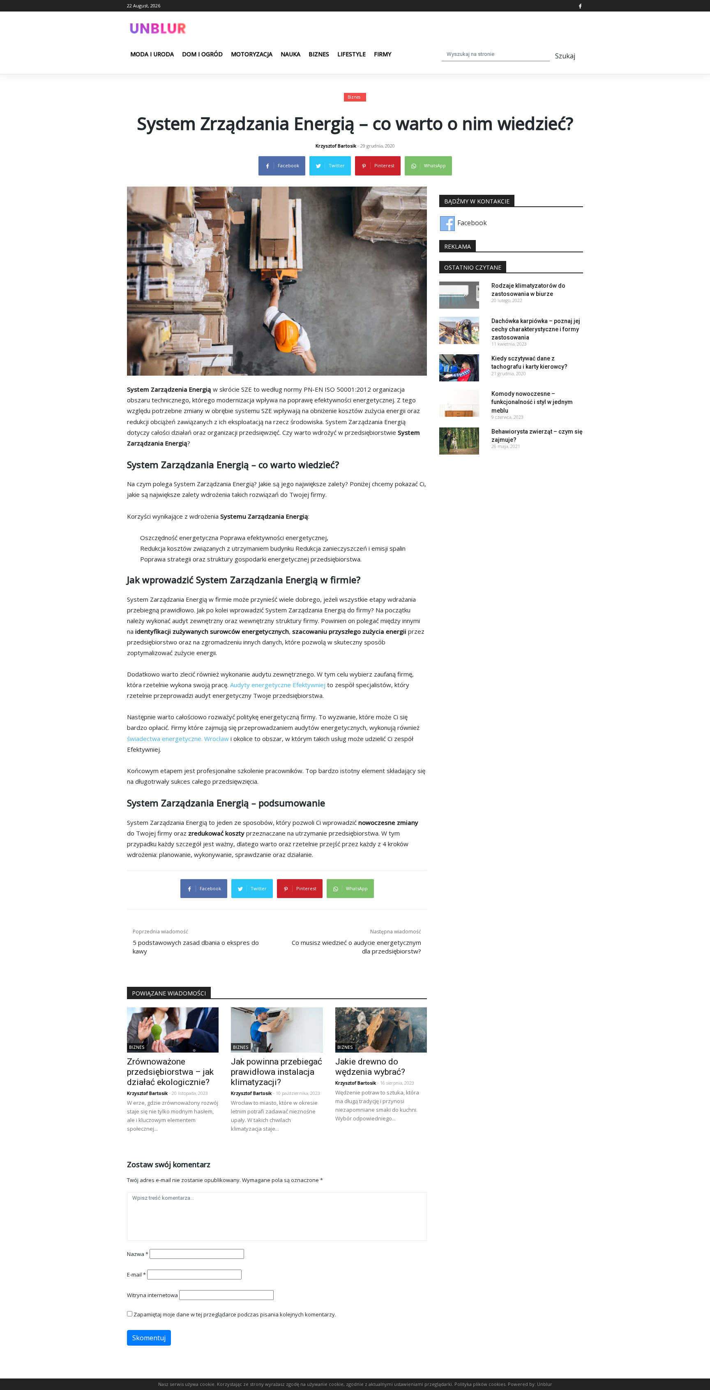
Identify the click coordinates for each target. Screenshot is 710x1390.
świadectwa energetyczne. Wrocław (178, 738)
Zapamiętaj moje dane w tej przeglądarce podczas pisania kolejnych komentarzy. (235, 1314)
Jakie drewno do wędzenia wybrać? (370, 1067)
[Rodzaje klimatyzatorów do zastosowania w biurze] (459, 294)
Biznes (319, 54)
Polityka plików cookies (479, 1384)
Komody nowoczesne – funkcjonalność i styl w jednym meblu (532, 401)
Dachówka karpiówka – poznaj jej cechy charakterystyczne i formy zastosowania (535, 329)
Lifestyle (351, 54)
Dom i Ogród (202, 54)
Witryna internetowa (152, 1295)
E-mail (136, 1274)
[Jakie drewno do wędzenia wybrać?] (381, 1029)
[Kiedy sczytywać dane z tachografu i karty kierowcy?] (459, 367)
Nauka (290, 54)
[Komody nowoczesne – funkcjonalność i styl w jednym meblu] (459, 402)
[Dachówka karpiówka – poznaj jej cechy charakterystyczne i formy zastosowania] (459, 329)
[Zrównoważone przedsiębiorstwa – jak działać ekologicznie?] (173, 1029)
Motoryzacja (251, 54)
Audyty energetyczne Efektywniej (277, 685)
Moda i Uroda (152, 54)
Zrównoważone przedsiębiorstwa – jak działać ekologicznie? (170, 1072)
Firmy (382, 54)
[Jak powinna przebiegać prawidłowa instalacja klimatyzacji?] (277, 1029)
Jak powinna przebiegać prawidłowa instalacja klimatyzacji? (276, 1072)
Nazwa (137, 1254)
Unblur (544, 1384)
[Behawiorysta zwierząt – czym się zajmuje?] (459, 440)
